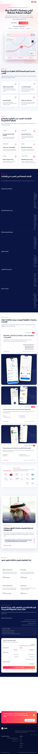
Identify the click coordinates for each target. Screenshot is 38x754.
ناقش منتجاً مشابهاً (7, 470)
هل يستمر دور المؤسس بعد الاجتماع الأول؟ (29, 707)
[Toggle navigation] (1, 1)
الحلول (21, 738)
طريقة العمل (22, 743)
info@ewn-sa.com (14, 739)
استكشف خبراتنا (14, 22)
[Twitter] (31, 735)
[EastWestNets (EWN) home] (33, 2)
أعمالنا (21, 741)
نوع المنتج (21, 647)
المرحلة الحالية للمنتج (6, 647)
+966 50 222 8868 (14, 741)
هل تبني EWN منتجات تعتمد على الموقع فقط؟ (28, 696)
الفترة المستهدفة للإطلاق (6, 661)
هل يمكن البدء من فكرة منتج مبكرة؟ (30, 699)
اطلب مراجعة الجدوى (23, 22)
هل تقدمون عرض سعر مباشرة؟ (31, 703)
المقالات (21, 747)
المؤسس (21, 745)
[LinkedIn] (36, 735)
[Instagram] (34, 735)
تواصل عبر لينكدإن (8, 545)
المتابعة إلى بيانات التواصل (19, 667)
